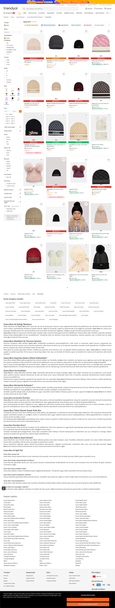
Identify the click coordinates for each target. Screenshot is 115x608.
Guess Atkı (7, 541)
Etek (41, 561)
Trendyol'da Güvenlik (9, 583)
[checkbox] (7, 90)
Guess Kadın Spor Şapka (11, 529)
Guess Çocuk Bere (98, 311)
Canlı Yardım (72, 578)
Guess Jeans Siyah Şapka (11, 525)
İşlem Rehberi (72, 583)
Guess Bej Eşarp (44, 529)
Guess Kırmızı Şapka (81, 529)
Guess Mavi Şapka (45, 518)
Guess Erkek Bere (35, 315)
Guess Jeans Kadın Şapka (47, 527)
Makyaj (77, 565)
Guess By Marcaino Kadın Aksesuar (14, 538)
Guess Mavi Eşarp (80, 547)
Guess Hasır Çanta (80, 303)
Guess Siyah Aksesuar (82, 541)
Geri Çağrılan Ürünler (9, 586)
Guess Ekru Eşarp (9, 534)
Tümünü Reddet (88, 599)
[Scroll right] (109, 13)
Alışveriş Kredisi (30, 578)
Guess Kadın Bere (25, 311)
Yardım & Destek (93, 4)
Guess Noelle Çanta (40, 303)
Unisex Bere (53, 303)
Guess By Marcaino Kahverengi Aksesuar (87, 545)
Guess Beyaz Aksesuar (10, 550)
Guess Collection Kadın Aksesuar (13, 545)
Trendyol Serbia (44, 559)
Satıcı (48, 572)
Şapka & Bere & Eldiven (24, 294)
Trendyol (6, 17)
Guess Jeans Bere (49, 315)
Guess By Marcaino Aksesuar (12, 543)
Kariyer (5, 578)
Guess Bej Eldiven (80, 538)
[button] (13, 22)
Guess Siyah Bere (39, 311)
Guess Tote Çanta (65, 303)
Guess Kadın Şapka (9, 516)
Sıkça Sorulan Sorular (74, 576)
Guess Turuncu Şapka (10, 527)
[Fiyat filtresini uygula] (20, 111)
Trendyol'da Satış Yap (72, 5)
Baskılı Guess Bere (79, 307)
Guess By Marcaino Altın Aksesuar (85, 550)
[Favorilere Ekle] (41, 31)
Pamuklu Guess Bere (93, 307)
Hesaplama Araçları (9, 565)
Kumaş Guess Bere (45, 511)
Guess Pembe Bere (84, 311)
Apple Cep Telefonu (45, 563)
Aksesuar (13, 294)
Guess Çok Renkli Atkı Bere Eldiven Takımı (87, 543)
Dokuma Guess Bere (10, 311)
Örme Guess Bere (45, 514)
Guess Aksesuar (20, 17)
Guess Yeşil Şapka (9, 520)
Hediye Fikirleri (30, 581)
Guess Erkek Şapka (81, 532)
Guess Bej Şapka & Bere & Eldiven (68, 315)
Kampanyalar (29, 576)
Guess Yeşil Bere (22, 315)
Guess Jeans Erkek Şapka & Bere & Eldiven (16, 536)
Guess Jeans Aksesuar (10, 552)
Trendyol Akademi (51, 581)
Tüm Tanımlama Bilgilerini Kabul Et (87, 604)
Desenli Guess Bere (50, 307)
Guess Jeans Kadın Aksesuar (48, 541)
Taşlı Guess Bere (8, 511)
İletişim (5, 581)
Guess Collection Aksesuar (47, 543)
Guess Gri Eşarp (44, 538)
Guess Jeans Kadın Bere (38, 319)
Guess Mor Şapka (80, 525)
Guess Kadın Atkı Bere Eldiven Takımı (86, 536)
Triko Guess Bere (9, 514)
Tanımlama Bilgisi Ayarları (88, 595)
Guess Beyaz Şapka (81, 523)
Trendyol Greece (44, 556)
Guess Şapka (84, 315)
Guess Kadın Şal (44, 547)
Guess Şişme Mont (10, 303)
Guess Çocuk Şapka (45, 532)
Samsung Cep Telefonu (11, 563)
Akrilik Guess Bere (80, 511)
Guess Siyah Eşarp (9, 547)
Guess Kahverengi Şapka (82, 516)
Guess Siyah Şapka (45, 516)
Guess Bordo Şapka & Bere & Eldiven (86, 520)
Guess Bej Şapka (53, 319)
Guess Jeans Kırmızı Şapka (48, 534)
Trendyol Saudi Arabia (82, 556)
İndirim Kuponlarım (59, 5)
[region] (57, 599)
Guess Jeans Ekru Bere (82, 518)
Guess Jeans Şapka (81, 514)
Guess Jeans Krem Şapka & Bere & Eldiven (16, 523)
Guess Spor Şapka (45, 523)
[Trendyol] (10, 9)
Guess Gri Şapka (44, 525)
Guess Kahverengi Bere (68, 311)
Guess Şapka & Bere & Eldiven (35, 17)
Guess (12, 17)
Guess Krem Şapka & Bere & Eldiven (14, 518)
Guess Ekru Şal (79, 554)
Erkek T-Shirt (43, 565)
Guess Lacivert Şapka (81, 527)
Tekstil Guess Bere (64, 307)
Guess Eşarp (7, 532)
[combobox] (102, 25)
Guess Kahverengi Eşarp (47, 545)
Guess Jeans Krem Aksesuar (83, 552)
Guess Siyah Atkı (44, 554)
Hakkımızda (82, 5)
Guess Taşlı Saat (9, 307)
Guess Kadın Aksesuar (82, 534)
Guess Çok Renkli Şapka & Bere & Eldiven (16, 319)
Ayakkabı (78, 561)
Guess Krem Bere (53, 311)
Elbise (5, 561)
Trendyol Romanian (9, 556)
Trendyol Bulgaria (9, 559)
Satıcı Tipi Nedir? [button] (15, 206)
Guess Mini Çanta (93, 303)
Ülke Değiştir (95, 572)
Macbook (78, 563)
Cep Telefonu (79, 559)
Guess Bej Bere (9, 315)
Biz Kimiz (6, 576)
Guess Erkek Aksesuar (46, 552)
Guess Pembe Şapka (46, 520)
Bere (34, 294)
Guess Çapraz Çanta (25, 303)
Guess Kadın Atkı (45, 550)
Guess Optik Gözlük (24, 307)
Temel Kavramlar (50, 578)
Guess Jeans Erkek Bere (47, 536)
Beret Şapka (37, 307)
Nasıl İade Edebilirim (74, 581)
